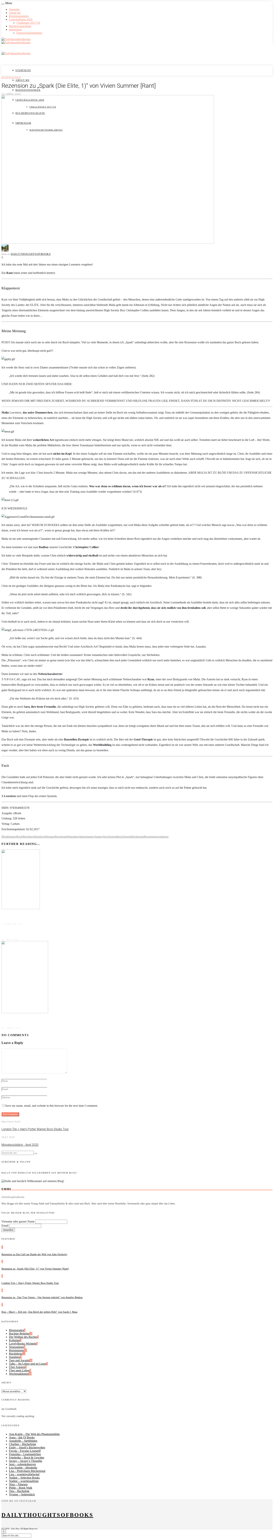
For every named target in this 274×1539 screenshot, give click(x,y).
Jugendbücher (131, 836)
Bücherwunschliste (20, 26)
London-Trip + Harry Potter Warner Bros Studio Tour (35, 1129)
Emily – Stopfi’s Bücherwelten (27, 1447)
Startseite (14, 9)
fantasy (90, 836)
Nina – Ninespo (18, 1484)
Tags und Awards (19, 1360)
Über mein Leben (19, 1370)
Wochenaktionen (19, 1373)
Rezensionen (11, 77)
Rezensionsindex (19, 16)
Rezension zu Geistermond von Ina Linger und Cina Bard (41, 931)
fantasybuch (102, 836)
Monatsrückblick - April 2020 (19, 1145)
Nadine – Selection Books (24, 1477)
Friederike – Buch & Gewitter (26, 1457)
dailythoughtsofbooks (31, 254)
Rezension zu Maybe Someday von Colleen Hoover (38, 1020)
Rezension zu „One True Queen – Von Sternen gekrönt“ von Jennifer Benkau (42, 1297)
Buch (26, 836)
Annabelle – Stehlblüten (23, 1440)
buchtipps (80, 836)
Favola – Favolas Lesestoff (25, 1450)
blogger (11, 836)
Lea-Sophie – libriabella (23, 1467)
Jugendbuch (116, 836)
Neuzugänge (16, 1347)
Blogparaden (16, 1330)
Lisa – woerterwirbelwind (24, 1474)
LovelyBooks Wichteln (22, 1343)
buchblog (34, 836)
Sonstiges (14, 1357)
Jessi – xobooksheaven (22, 1464)
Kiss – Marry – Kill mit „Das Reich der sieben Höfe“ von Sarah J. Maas (39, 1312)
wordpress (162, 836)
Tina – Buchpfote (19, 1491)
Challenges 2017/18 (28, 22)
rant (142, 836)
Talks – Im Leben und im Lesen (27, 1363)
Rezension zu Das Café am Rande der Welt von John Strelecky (34, 1254)
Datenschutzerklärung (29, 32)
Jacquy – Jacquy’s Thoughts (25, 1460)
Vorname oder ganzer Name (17, 1221)
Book (19, 836)
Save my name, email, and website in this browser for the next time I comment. (51, 1105)
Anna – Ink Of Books (22, 1437)
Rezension (150, 836)
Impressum (15, 29)
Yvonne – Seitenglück (22, 1494)
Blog (4, 836)
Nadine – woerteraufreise (24, 1481)
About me (15, 12)
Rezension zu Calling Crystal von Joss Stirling (34, 916)
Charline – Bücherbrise (22, 1444)
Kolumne (14, 1340)
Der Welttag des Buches (23, 1336)
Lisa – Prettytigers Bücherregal (27, 1471)
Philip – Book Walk (20, 1487)
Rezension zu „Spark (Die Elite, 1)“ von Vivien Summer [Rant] (35, 1268)
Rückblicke (15, 1353)
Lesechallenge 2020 (20, 19)
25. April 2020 (11, 94)
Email (4, 1225)
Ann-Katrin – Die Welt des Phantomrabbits (34, 1434)
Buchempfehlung (65, 836)
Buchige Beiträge (19, 1333)
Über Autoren (17, 1367)
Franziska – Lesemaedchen (25, 1454)
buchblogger (47, 836)
